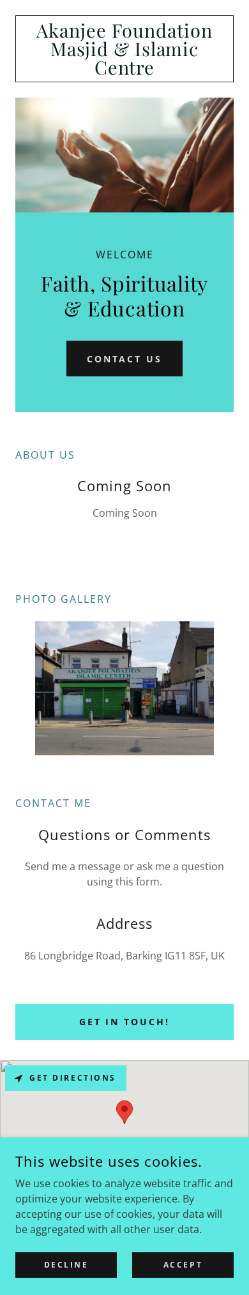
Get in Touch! (124, 1022)
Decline (66, 1264)
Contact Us (125, 359)
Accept (182, 1264)
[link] (124, 48)
